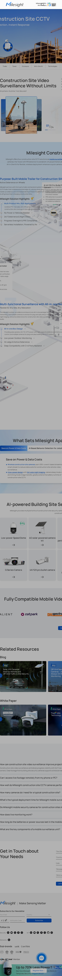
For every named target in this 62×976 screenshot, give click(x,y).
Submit (31, 98)
